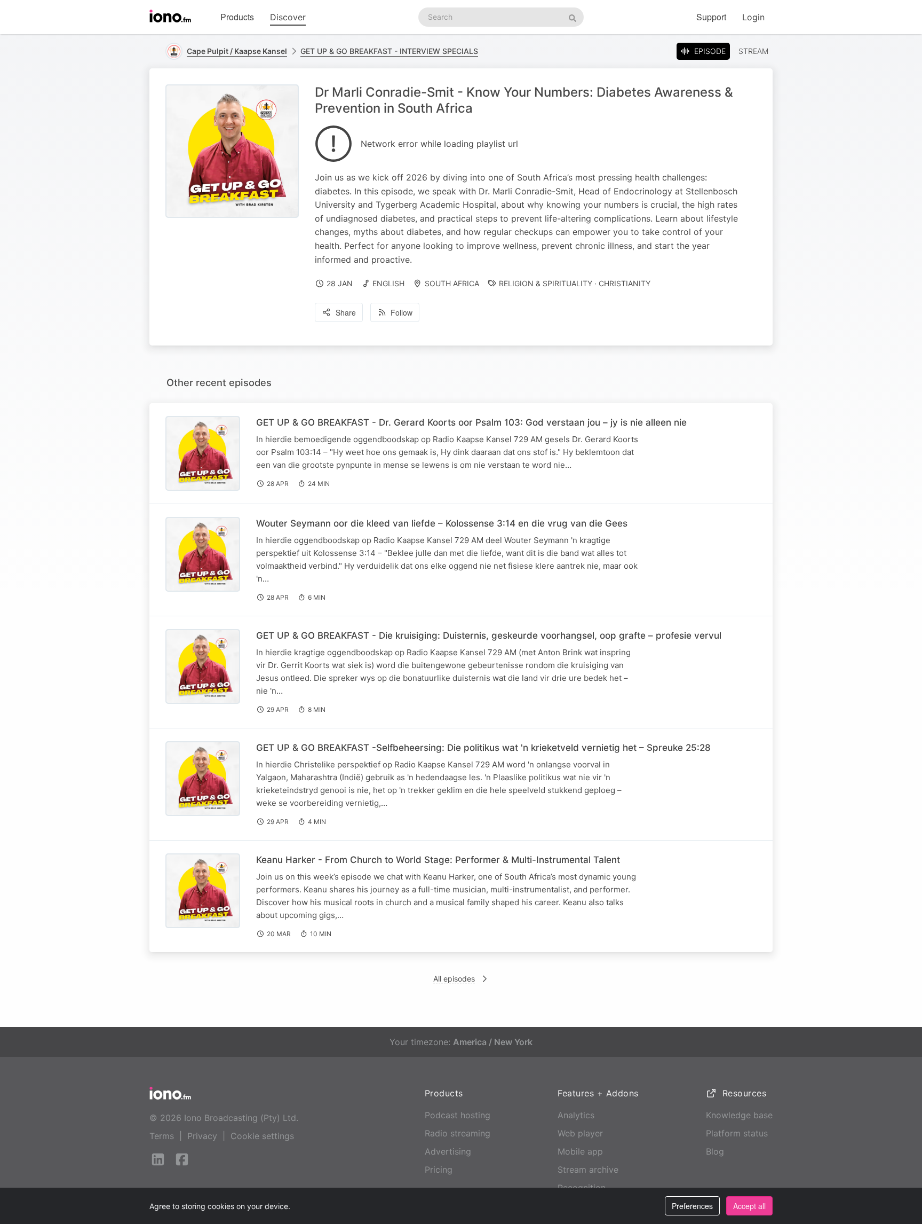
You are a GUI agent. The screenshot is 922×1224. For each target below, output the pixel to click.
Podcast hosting (457, 1115)
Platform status (737, 1133)
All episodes (454, 978)
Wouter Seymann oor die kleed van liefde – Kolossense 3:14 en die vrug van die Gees (441, 523)
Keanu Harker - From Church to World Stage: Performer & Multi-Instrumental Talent (438, 859)
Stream (753, 51)
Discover (288, 17)
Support (711, 17)
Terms (161, 1136)
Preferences (692, 1206)
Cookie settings (262, 1136)
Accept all (749, 1206)
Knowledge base (739, 1115)
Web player (580, 1133)
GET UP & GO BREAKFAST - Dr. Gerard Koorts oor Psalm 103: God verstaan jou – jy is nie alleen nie (471, 422)
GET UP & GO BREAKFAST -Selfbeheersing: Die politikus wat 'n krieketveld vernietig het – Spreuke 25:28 (483, 747)
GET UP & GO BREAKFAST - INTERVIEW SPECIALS (389, 51)
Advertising (448, 1151)
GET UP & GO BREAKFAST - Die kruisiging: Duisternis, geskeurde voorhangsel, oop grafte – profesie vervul (488, 635)
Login (753, 17)
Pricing (438, 1169)
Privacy (202, 1136)
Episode (710, 51)
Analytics (576, 1115)
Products (237, 17)
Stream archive (588, 1169)
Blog (715, 1151)
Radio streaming (457, 1133)
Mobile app (580, 1151)
